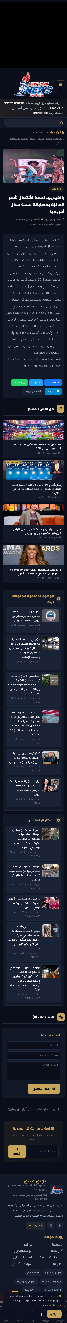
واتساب (18, 382)
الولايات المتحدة (51, 1281)
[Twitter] (50, 1225)
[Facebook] (59, 1225)
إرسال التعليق (42, 1088)
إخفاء (38, 1314)
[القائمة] (60, 84)
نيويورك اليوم (53, 1272)
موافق (54, 1314)
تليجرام (51, 391)
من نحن (28, 1244)
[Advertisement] (33, 35)
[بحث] (61, 122)
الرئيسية (55, 132)
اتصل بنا (38, 1225)
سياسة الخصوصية (52, 1305)
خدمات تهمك (31, 1290)
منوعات (41, 132)
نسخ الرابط (31, 391)
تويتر (34, 382)
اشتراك (17, 1153)
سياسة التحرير (23, 1250)
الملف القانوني (23, 1257)
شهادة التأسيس (22, 1263)
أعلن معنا (57, 1250)
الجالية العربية (53, 1290)
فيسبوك (51, 382)
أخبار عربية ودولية (26, 1281)
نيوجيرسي (33, 1272)
